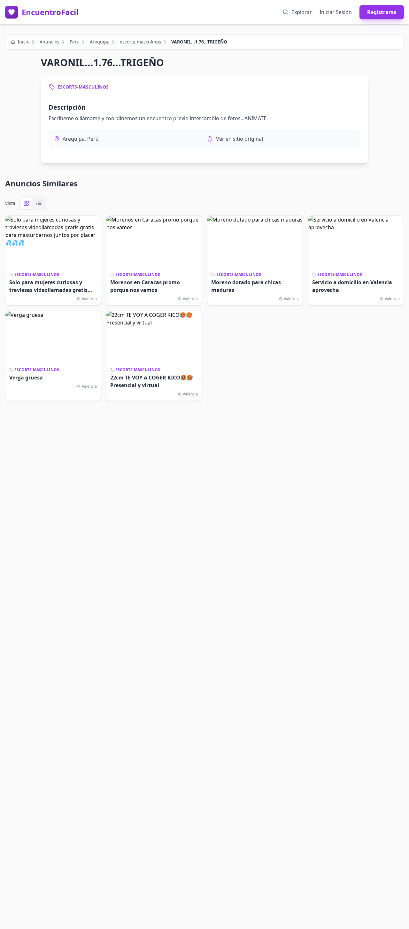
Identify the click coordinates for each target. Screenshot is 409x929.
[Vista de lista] (39, 203)
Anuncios (49, 42)
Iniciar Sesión (336, 12)
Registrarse (381, 12)
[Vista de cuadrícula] (26, 203)
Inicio (23, 42)
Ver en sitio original (239, 138)
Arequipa (100, 42)
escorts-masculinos (140, 42)
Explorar (301, 12)
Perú (75, 42)
